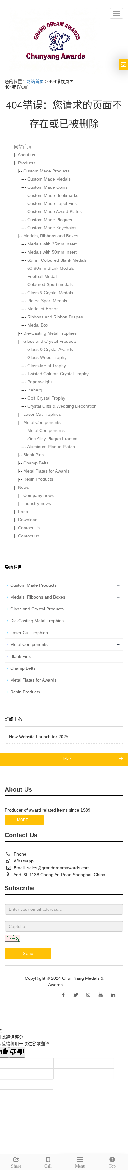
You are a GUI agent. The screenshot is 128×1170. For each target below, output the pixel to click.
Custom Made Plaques (49, 219)
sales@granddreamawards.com (58, 867)
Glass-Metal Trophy (46, 365)
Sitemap (72, 984)
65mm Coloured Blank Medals (57, 260)
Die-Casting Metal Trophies (50, 333)
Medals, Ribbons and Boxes (50, 235)
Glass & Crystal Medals (50, 292)
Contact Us (29, 527)
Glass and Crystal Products (50, 341)
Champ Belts (35, 462)
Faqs (23, 511)
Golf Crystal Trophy (46, 398)
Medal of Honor (42, 308)
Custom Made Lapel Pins (52, 203)
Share (16, 1166)
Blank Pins (33, 454)
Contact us (28, 535)
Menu (80, 1166)
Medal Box (37, 325)
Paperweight (39, 381)
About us (26, 154)
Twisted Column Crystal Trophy (58, 373)
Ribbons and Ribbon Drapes (55, 316)
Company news (38, 495)
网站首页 (35, 81)
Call (48, 1166)
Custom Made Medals (49, 179)
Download (28, 519)
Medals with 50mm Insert (52, 252)
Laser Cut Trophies (42, 414)
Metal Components (42, 422)
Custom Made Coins (47, 187)
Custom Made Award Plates (54, 211)
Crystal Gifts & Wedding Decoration (62, 406)
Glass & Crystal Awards (50, 349)
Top (112, 1166)
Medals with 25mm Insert (52, 243)
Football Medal (42, 276)
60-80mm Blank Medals (50, 268)
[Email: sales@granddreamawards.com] (123, 64)
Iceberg (34, 389)
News (23, 487)
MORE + (24, 820)
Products (26, 162)
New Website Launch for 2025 (38, 736)
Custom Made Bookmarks (52, 195)
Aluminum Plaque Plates (51, 446)
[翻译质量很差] (17, 1052)
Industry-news (37, 503)
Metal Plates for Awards (46, 470)
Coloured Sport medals (50, 284)
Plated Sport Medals (47, 300)
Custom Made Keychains (51, 227)
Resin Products (38, 479)
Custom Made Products (46, 170)
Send (28, 953)
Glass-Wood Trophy (46, 357)
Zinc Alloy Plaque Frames (52, 438)
